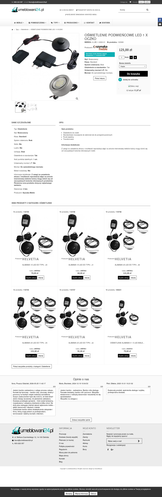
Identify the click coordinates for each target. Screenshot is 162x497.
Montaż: (88, 73)
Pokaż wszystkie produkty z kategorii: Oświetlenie (31, 366)
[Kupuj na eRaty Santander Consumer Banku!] (133, 86)
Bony (85, 449)
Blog (60, 461)
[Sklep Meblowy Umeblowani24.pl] (28, 9)
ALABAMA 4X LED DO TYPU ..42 (81, 343)
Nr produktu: (112, 42)
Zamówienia (87, 434)
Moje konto (89, 428)
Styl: (86, 59)
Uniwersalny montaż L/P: (95, 70)
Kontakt (62, 458)
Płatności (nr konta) (66, 440)
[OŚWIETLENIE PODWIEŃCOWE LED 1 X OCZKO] (20, 107)
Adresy (85, 443)
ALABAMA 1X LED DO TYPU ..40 (34, 265)
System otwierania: (92, 65)
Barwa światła (125, 63)
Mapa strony (63, 455)
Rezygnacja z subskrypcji (115, 445)
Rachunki (86, 440)
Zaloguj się (123, 2)
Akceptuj (69, 493)
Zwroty (85, 437)
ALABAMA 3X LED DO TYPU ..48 (127, 265)
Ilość (127, 57)
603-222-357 (18, 2)
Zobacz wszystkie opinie (81, 420)
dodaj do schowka (130, 79)
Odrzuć (93, 493)
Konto (85, 446)
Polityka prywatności (66, 446)
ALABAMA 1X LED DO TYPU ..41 (81, 265)
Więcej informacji (81, 493)
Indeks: (88, 42)
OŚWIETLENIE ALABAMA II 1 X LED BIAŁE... (127, 343)
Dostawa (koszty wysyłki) (68, 437)
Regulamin (63, 449)
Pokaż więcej (100, 78)
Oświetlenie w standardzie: (95, 67)
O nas (61, 443)
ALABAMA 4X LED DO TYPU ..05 (34, 343)
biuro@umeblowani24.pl (38, 2)
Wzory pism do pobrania (68, 452)
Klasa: (87, 62)
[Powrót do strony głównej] (12, 29)
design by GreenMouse (95, 468)
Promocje (62, 434)
